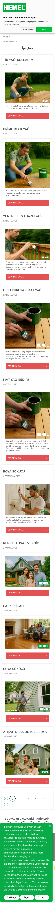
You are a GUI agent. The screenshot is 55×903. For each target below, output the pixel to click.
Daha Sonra (27, 29)
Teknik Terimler (9, 41)
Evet (44, 29)
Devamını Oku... (16, 115)
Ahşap (5, 37)
